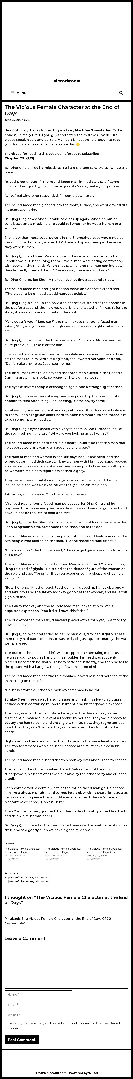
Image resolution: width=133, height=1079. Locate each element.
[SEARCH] (121, 93)
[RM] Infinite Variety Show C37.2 (29, 877)
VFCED (13, 873)
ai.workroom (67, 80)
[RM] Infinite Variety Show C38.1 (29, 881)
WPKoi (93, 1073)
